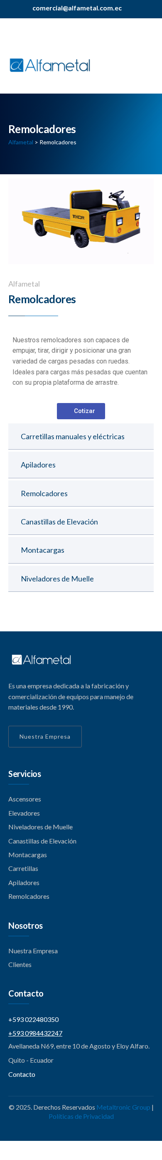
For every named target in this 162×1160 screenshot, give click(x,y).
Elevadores (24, 813)
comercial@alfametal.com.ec (77, 8)
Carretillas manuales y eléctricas (73, 436)
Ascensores (24, 799)
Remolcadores (44, 493)
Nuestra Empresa (45, 736)
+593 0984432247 (35, 1033)
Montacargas (42, 549)
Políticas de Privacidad (81, 1116)
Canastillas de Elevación (59, 521)
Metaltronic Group (123, 1107)
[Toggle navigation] (148, 70)
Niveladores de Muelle (57, 578)
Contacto (21, 1074)
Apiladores (38, 464)
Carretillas (23, 868)
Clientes (20, 964)
